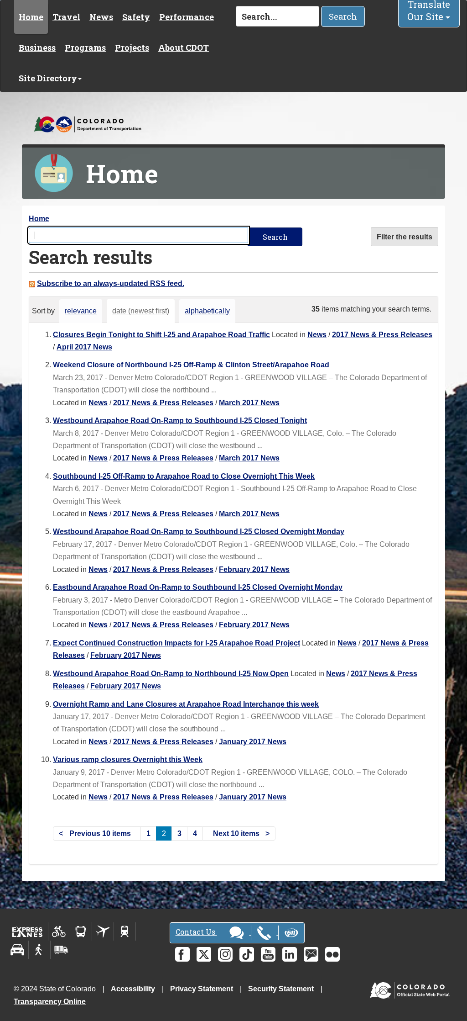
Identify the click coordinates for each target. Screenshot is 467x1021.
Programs (85, 47)
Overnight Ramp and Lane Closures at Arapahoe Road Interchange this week (186, 704)
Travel (66, 16)
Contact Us (196, 931)
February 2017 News (254, 569)
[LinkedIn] (290, 954)
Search (343, 16)
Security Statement (281, 989)
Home (31, 16)
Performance (186, 16)
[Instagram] (225, 954)
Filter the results (404, 237)
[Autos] (17, 950)
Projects (132, 47)
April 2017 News (84, 347)
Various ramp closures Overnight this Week (127, 759)
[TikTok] (247, 954)
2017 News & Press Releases (382, 335)
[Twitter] (204, 954)
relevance (81, 311)
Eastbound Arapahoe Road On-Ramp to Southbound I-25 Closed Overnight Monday (197, 587)
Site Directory (48, 78)
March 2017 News (249, 403)
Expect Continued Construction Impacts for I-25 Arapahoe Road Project (176, 643)
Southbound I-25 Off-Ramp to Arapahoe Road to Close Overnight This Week (184, 476)
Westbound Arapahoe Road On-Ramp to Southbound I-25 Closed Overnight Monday (198, 531)
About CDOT (183, 47)
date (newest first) (140, 311)
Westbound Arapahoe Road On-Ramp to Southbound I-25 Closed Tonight (180, 420)
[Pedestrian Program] (39, 950)
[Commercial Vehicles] (61, 950)
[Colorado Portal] (411, 988)
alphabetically (207, 311)
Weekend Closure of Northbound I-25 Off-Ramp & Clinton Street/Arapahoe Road (191, 365)
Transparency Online (50, 1001)
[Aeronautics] (103, 931)
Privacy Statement (201, 989)
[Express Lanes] (27, 931)
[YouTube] (268, 954)
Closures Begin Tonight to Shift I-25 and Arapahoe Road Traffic (161, 335)
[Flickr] (332, 954)
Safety (136, 16)
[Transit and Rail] (81, 931)
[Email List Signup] (311, 954)
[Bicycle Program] (59, 931)
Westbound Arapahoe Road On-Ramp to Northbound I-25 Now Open (171, 673)
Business (37, 47)
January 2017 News (252, 742)
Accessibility (133, 989)
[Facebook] (182, 954)
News (101, 16)
